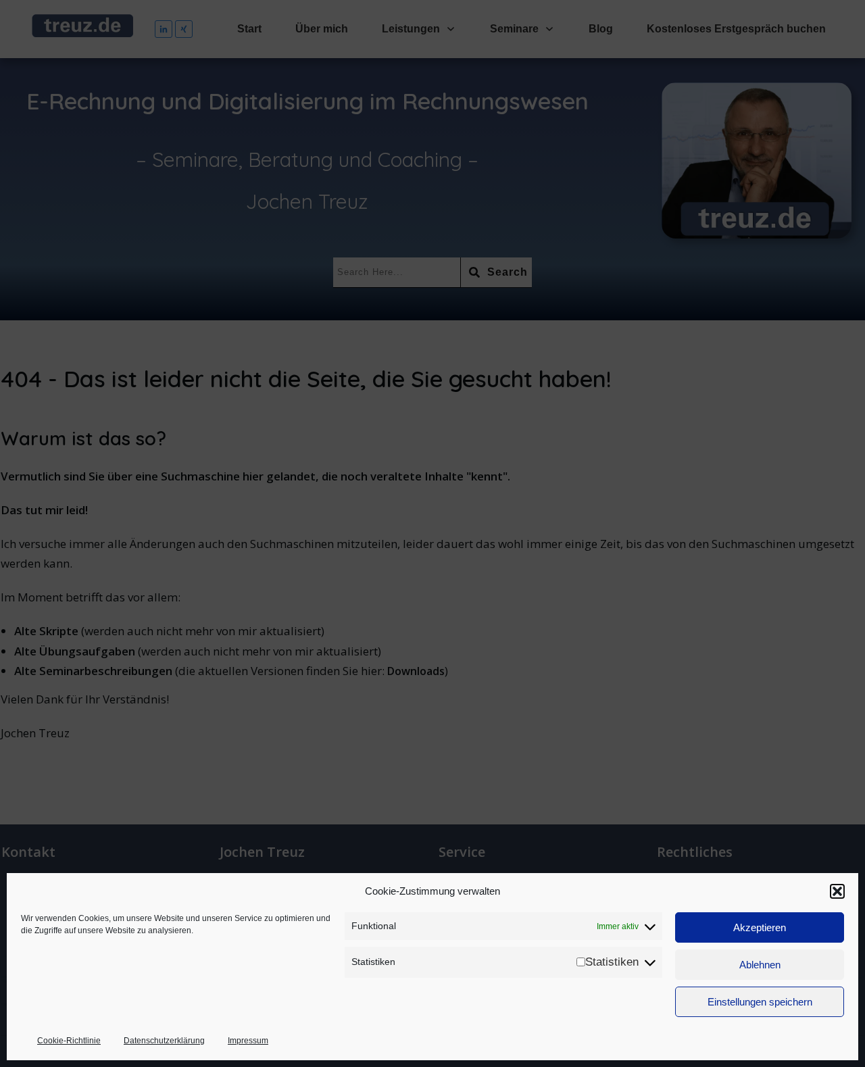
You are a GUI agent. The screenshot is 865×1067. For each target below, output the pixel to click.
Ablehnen (760, 964)
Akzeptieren (759, 927)
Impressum (248, 1040)
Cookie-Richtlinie (69, 1040)
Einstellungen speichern (760, 1002)
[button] (837, 891)
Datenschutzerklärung (164, 1040)
